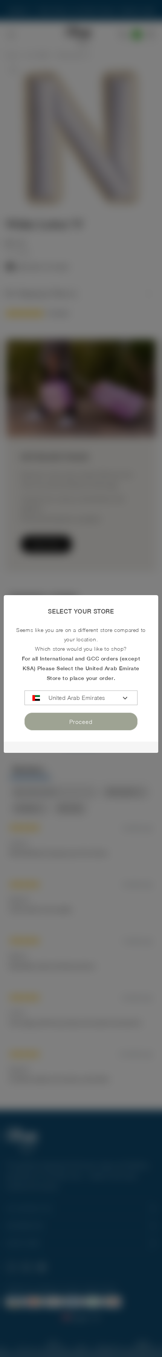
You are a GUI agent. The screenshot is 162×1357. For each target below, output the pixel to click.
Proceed (81, 721)
